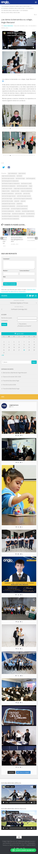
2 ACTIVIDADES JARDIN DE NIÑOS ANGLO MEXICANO (15, 6)
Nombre (5, 270)
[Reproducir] (4, 802)
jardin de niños (18, 193)
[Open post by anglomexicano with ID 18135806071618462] (19, 689)
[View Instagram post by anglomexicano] (34, 431)
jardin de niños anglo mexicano (8, 196)
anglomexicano (19, 412)
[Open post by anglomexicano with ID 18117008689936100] (19, 735)
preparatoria (19, 203)
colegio (30, 186)
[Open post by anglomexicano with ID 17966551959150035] (19, 422)
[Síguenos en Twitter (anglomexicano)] (33, 296)
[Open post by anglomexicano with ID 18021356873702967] (19, 635)
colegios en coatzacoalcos (26, 191)
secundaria (18, 211)
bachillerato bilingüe (20, 178)
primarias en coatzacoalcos (8, 211)
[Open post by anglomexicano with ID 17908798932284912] (19, 608)
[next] (36, 238)
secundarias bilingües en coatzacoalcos (10, 216)
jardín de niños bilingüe (7, 198)
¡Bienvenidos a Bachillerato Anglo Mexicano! (15, 372)
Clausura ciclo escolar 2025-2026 (12, 376)
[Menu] (36, 2)
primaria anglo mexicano (22, 206)
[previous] (1, 238)
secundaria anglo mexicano (28, 211)
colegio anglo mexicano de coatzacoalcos (23, 188)
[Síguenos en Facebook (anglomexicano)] (27, 296)
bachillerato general (30, 178)
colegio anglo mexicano (7, 188)
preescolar (16, 201)
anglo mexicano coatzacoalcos (8, 175)
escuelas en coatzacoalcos (8, 193)
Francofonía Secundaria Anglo (11, 380)
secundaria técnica (30, 213)
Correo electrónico (25, 270)
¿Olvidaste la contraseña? (24, 326)
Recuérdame (22, 324)
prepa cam (23, 201)
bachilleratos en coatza (26, 183)
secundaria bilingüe (6, 213)
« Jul (2, 355)
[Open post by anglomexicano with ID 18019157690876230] (19, 662)
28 (24, 350)
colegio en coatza (5, 191)
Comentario (6, 259)
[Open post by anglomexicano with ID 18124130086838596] (19, 541)
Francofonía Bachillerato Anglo (11, 388)
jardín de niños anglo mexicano (24, 196)
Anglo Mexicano (8, 25)
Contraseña (4, 320)
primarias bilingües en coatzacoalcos (19, 208)
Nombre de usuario (6, 318)
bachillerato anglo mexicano (8, 178)
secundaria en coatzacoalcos (18, 213)
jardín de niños (26, 193)
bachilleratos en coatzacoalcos (8, 186)
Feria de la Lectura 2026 (9, 384)
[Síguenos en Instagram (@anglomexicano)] (36, 296)
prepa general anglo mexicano (8, 203)
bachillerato (19, 175)
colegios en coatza (15, 191)
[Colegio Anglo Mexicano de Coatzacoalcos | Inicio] (7, 2)
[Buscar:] (16, 362)
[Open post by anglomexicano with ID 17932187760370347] (19, 495)
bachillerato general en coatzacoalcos (10, 181)
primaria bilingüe (5, 208)
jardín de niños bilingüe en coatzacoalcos (23, 198)
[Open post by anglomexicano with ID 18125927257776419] (19, 575)
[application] (19, 794)
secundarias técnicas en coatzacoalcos (10, 218)
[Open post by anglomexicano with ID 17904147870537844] (19, 449)
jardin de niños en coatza (7, 201)
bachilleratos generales (22, 186)
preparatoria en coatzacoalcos (8, 206)
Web (4, 277)
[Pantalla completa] (34, 802)
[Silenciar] (31, 802)
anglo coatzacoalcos (12, 173)
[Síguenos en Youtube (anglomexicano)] (30, 296)
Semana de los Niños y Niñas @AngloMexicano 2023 (17, 239)
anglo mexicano (22, 173)
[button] (4, 62)
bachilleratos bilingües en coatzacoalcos (11, 183)
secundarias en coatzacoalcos (27, 216)
